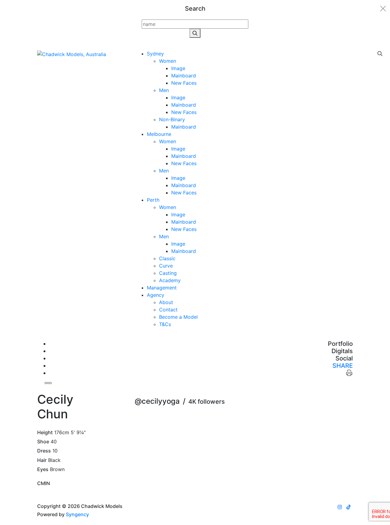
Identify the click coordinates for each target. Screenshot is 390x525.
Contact (168, 310)
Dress (44, 451)
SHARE (342, 365)
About (166, 302)
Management (162, 288)
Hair (42, 460)
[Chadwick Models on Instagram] (340, 507)
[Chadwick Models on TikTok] (349, 507)
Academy (170, 280)
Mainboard (183, 76)
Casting (168, 273)
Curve (166, 266)
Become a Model (178, 317)
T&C (165, 324)
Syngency (77, 514)
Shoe (43, 442)
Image (178, 68)
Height (45, 432)
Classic (167, 258)
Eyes (42, 469)
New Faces (184, 83)
